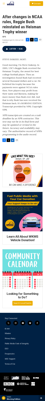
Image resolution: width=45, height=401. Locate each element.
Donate (37, 3)
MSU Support (10, 359)
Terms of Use (10, 364)
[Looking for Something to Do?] (22, 269)
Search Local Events (22, 303)
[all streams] (42, 398)
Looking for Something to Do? (22, 295)
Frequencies (9, 354)
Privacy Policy (10, 339)
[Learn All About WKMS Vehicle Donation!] (22, 211)
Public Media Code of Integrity (17, 344)
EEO (6, 349)
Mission (8, 333)
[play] (3, 398)
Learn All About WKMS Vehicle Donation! (22, 238)
